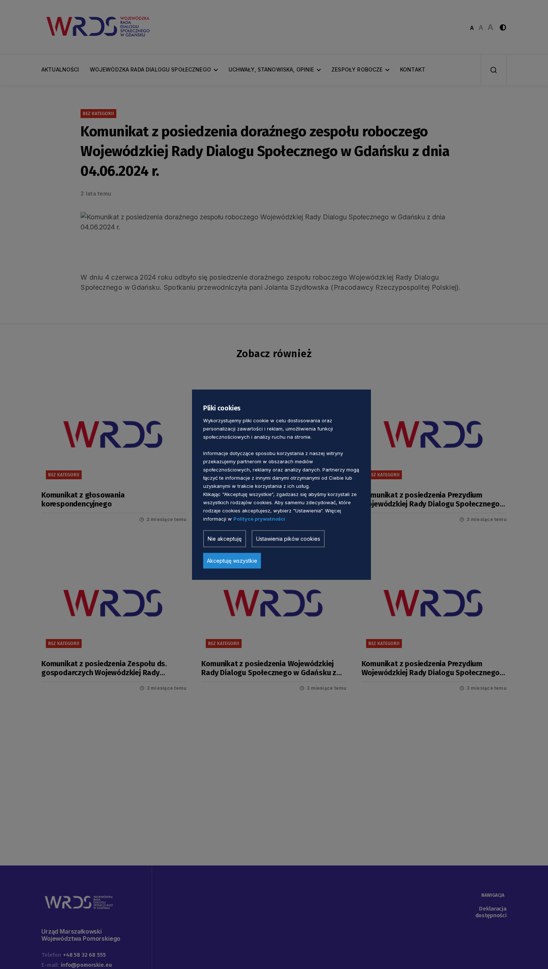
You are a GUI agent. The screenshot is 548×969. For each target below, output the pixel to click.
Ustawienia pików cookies (288, 538)
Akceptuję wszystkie (232, 560)
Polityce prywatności (259, 518)
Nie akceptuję (225, 538)
